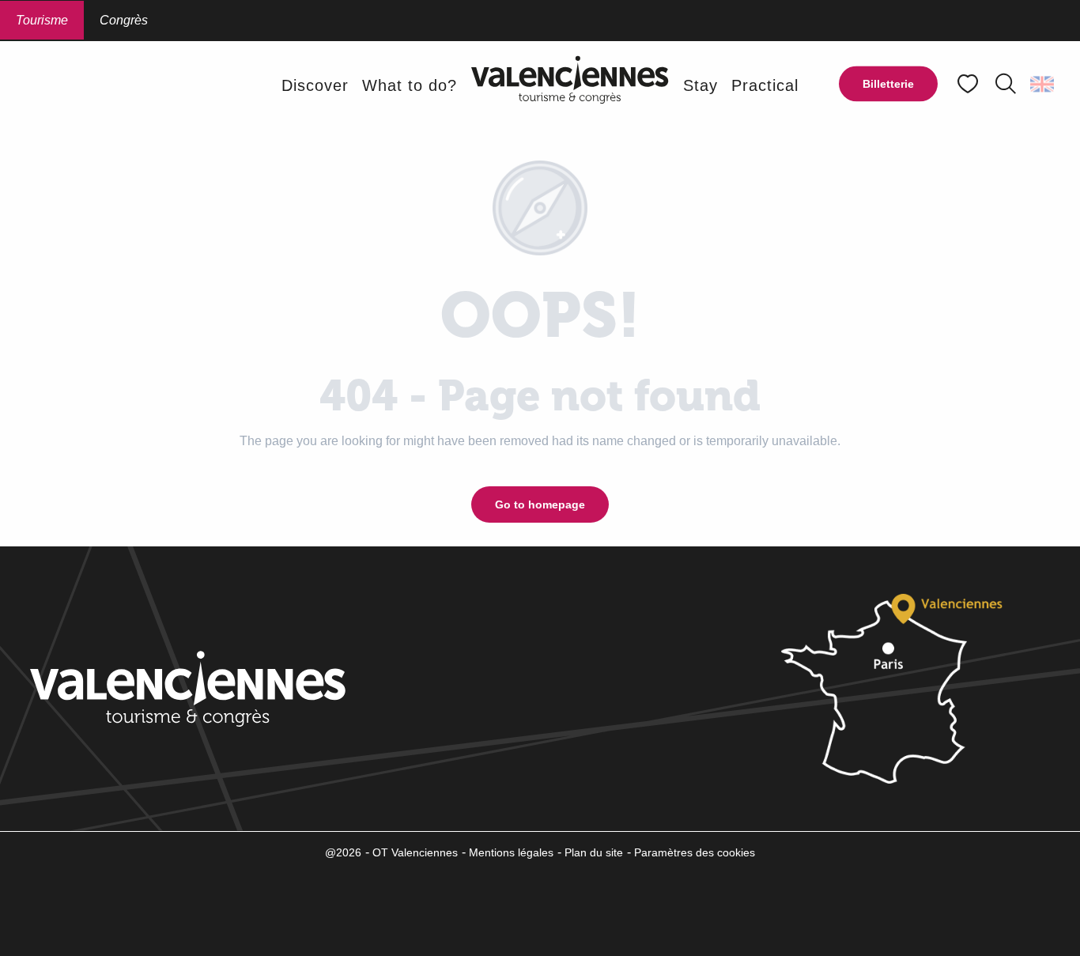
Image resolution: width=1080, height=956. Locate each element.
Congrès (124, 20)
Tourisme (42, 20)
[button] (1005, 83)
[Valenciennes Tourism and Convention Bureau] (570, 85)
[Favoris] (969, 84)
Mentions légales (511, 852)
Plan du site (594, 852)
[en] (1043, 84)
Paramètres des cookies (694, 852)
